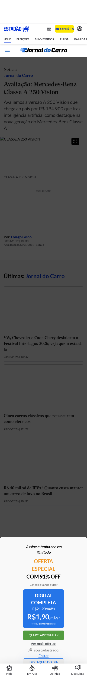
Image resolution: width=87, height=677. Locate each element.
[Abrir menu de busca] (79, 50)
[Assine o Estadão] (64, 29)
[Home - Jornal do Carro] (43, 50)
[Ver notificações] (79, 28)
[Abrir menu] (7, 50)
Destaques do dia (43, 662)
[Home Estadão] (16, 29)
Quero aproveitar (43, 635)
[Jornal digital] (49, 28)
